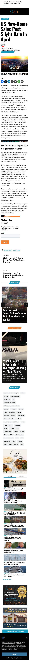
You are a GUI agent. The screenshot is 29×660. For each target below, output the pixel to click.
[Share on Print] (12, 81)
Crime (4, 358)
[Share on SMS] (18, 81)
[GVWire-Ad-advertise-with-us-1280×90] (14, 74)
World (4, 5)
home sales (16, 250)
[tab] (9, 476)
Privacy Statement (18, 658)
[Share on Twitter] (5, 81)
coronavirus (7, 250)
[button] (26, 638)
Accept (14, 654)
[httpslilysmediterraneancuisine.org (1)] (15, 473)
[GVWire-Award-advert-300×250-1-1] (15, 605)
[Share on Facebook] (2, 81)
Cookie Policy (9, 658)
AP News (5, 19)
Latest (4, 307)
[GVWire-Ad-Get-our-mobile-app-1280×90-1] (14, 142)
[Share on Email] (15, 81)
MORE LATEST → (7, 579)
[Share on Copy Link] (22, 81)
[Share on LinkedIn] (8, 81)
